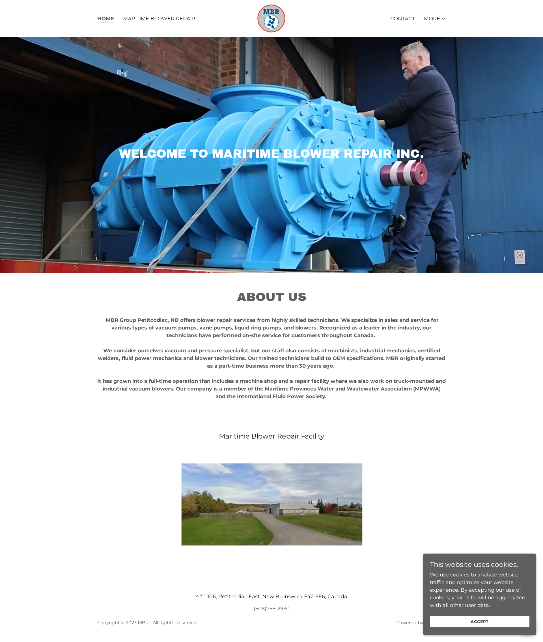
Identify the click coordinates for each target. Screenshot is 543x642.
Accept (480, 621)
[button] (435, 18)
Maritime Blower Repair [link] (159, 19)
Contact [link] (402, 19)
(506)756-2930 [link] (272, 609)
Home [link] (105, 19)
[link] (271, 18)
